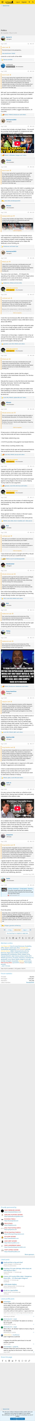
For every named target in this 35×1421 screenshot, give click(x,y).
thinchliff (27, 949)
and (7, 59)
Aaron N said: (5, 75)
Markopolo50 (12, 949)
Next (24, 930)
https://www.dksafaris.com (11, 1238)
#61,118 (32, 789)
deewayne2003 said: (7, 216)
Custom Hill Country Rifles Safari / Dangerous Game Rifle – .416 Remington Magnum (18, 1277)
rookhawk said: (6, 298)
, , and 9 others (15, 114)
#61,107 (32, 294)
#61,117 (32, 744)
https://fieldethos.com (10, 1225)
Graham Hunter (24, 956)
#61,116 (32, 698)
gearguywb (4, 959)
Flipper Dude (10, 953)
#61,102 (32, 71)
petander (3, 964)
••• (33, 1316)
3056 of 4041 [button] (17, 930)
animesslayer (7, 1301)
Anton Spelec (28, 962)
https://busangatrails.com (11, 1221)
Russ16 (12, 946)
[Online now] (4, 40)
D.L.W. (28, 954)
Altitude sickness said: (8, 413)
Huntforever (16, 1335)
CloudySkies (28, 946)
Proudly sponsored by (8, 1207)
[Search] (33, 2)
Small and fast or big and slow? (13, 1262)
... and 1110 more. (5, 966)
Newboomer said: (6, 613)
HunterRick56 (4, 949)
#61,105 (32, 212)
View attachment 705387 (8, 53)
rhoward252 (15, 961)
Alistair (13, 959)
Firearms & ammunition (10, 1266)
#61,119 (32, 841)
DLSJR (15, 1319)
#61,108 (32, 355)
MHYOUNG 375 (8, 1319)
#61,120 (32, 885)
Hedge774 (22, 959)
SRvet (18, 948)
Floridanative (13, 954)
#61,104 (32, 167)
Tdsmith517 (22, 957)
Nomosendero (7, 1346)
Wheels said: (5, 261)
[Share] (28, 44)
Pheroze (3, 956)
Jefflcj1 (2, 948)
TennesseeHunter (19, 951)
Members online (7, 943)
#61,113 (32, 570)
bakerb (17, 959)
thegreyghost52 (5, 954)
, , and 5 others (13, 732)
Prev (10, 930)
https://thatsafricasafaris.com (12, 1251)
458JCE (12, 951)
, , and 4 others (16, 686)
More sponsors (29, 1254)
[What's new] (29, 2)
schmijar (3, 961)
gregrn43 (15, 1346)
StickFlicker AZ (29, 957)
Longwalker (5, 33)
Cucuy (9, 959)
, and (12, 283)
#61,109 (32, 409)
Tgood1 (7, 948)
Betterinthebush (24, 953)
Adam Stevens (15, 956)
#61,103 (32, 126)
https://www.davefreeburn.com (12, 1212)
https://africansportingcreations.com (14, 1234)
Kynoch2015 (16, 962)
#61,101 (32, 44)
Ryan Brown (9, 957)
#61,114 (32, 610)
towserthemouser (19, 946)
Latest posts (5, 1259)
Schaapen (8, 961)
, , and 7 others (15, 155)
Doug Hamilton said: (7, 747)
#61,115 (32, 637)
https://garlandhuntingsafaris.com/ (13, 1216)
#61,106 (32, 258)
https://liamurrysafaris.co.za (11, 1243)
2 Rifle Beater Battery (10, 1284)
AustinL (20, 954)
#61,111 (32, 497)
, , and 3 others (14, 344)
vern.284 (28, 959)
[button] (2, 2)
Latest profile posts (7, 1299)
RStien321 (8, 956)
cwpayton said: (6, 701)
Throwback (15, 957)
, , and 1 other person (17, 521)
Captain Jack (13, 948)
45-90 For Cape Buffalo (11, 1290)
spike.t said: (5, 47)
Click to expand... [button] (17, 230)
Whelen (24, 954)
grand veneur (28, 961)
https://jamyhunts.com (10, 1229)
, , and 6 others (15, 454)
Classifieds (6, 1281)
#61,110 (32, 466)
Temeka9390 (30, 982)
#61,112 (32, 532)
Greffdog (16, 953)
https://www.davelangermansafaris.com (15, 1247)
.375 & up (6, 1274)
